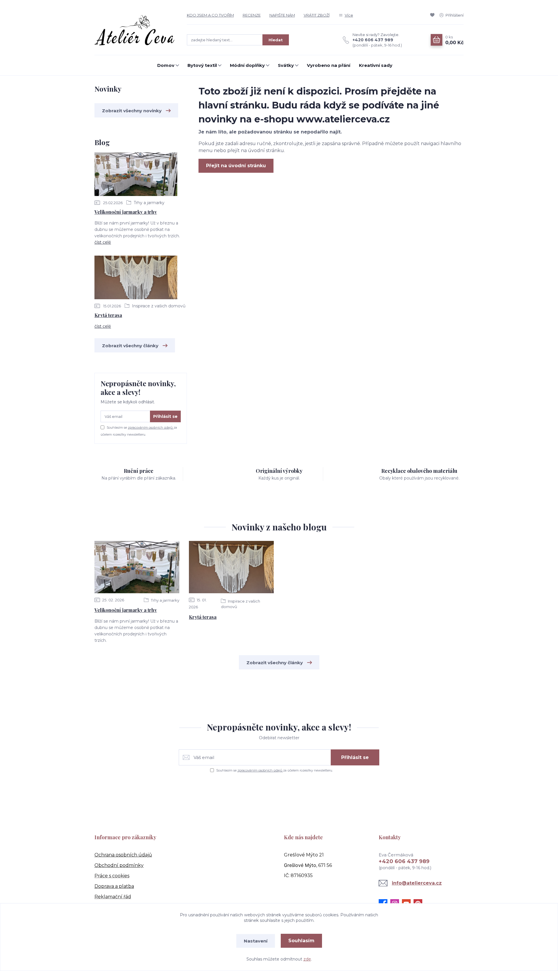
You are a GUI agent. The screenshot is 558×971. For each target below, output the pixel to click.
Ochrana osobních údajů (123, 855)
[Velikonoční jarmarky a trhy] (135, 175)
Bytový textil (202, 65)
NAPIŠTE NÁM (282, 15)
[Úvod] (134, 30)
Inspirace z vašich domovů (158, 306)
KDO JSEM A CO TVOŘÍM (210, 15)
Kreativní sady (375, 65)
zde (307, 959)
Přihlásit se (165, 416)
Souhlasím (301, 940)
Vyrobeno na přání (328, 65)
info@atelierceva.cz (417, 883)
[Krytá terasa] (135, 278)
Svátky (286, 65)
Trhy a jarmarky (148, 202)
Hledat (276, 40)
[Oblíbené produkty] (433, 15)
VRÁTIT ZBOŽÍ (317, 15)
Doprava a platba (114, 886)
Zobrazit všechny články (130, 345)
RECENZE (252, 15)
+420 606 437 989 (373, 39)
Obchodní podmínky (119, 865)
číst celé (102, 242)
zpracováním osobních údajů (151, 427)
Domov (165, 65)
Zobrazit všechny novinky (132, 110)
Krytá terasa (108, 315)
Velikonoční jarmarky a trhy (125, 212)
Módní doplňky (247, 65)
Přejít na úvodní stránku (236, 165)
